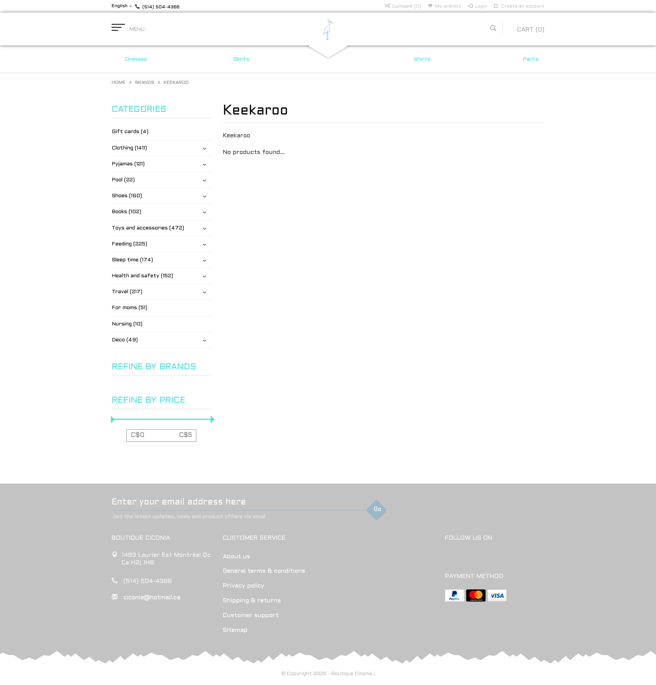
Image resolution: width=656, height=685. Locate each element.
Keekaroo (176, 82)
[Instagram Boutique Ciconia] (465, 557)
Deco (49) (125, 340)
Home (119, 82)
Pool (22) (123, 180)
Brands (144, 82)
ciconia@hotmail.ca (151, 597)
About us (236, 556)
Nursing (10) (127, 324)
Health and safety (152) (142, 275)
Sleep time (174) (132, 260)
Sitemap (235, 630)
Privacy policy (243, 586)
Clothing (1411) (129, 148)
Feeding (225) (129, 244)
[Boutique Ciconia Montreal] (328, 29)
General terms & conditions (264, 571)
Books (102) (126, 211)
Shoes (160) (127, 195)
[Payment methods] (454, 595)
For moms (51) (129, 307)
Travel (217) (127, 291)
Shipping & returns (252, 600)
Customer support (251, 615)
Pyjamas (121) (128, 164)
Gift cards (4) (130, 131)
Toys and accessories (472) (148, 228)
